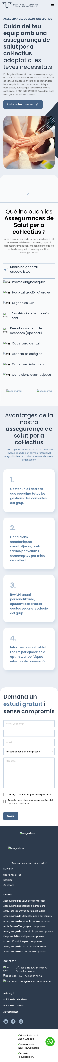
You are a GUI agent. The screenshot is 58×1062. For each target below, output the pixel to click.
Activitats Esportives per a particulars (24, 911)
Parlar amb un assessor (20, 104)
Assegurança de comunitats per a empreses (28, 931)
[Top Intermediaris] (20, 5)
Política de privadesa (15, 999)
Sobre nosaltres (12, 875)
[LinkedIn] (5, 1021)
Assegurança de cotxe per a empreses (24, 946)
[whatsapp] (50, 1042)
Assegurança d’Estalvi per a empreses (24, 951)
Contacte (8, 885)
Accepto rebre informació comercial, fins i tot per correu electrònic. (30, 802)
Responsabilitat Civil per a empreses (23, 936)
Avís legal (8, 993)
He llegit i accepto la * (31, 794)
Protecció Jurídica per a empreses (22, 941)
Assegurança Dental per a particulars (24, 906)
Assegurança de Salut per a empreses (24, 900)
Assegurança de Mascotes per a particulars (27, 916)
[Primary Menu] (52, 5)
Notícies (7, 880)
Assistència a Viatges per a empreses (24, 926)
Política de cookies (13, 1005)
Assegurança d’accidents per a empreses (26, 921)
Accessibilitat (10, 1011)
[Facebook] (13, 1021)
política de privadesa (40, 794)
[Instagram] (21, 1021)
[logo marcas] (38, 395)
